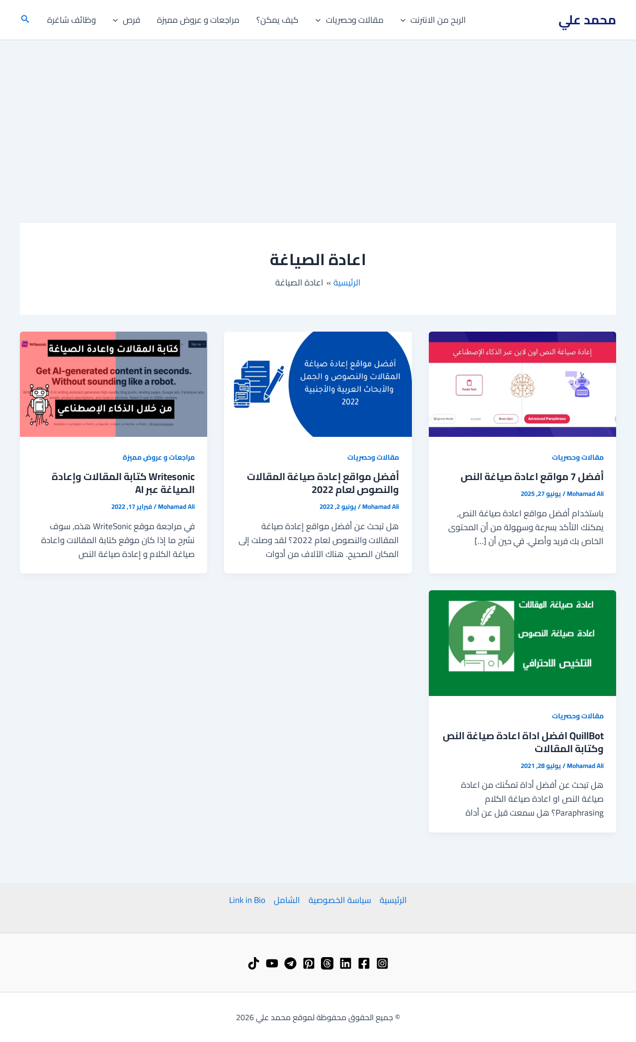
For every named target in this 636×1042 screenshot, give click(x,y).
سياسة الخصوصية (340, 900)
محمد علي (587, 19)
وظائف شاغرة (71, 20)
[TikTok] (253, 963)
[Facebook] (364, 963)
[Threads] (327, 963)
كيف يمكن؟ (277, 20)
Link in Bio (247, 900)
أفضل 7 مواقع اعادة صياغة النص (532, 476)
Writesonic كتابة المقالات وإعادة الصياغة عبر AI (123, 482)
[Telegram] (290, 963)
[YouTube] (272, 963)
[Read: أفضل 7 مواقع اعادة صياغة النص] (522, 383)
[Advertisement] (318, 114)
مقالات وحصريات (355, 20)
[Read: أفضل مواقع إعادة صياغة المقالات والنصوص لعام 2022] (317, 383)
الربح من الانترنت (438, 20)
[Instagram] (382, 963)
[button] (405, 20)
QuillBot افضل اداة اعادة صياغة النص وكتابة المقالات (523, 742)
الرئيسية (393, 900)
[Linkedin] (345, 963)
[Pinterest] (309, 963)
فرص (131, 20)
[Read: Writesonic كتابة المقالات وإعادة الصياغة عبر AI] (113, 383)
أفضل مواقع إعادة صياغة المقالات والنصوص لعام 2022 (323, 482)
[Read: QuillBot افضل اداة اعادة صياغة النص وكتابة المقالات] (522, 642)
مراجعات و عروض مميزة (198, 20)
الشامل (287, 900)
